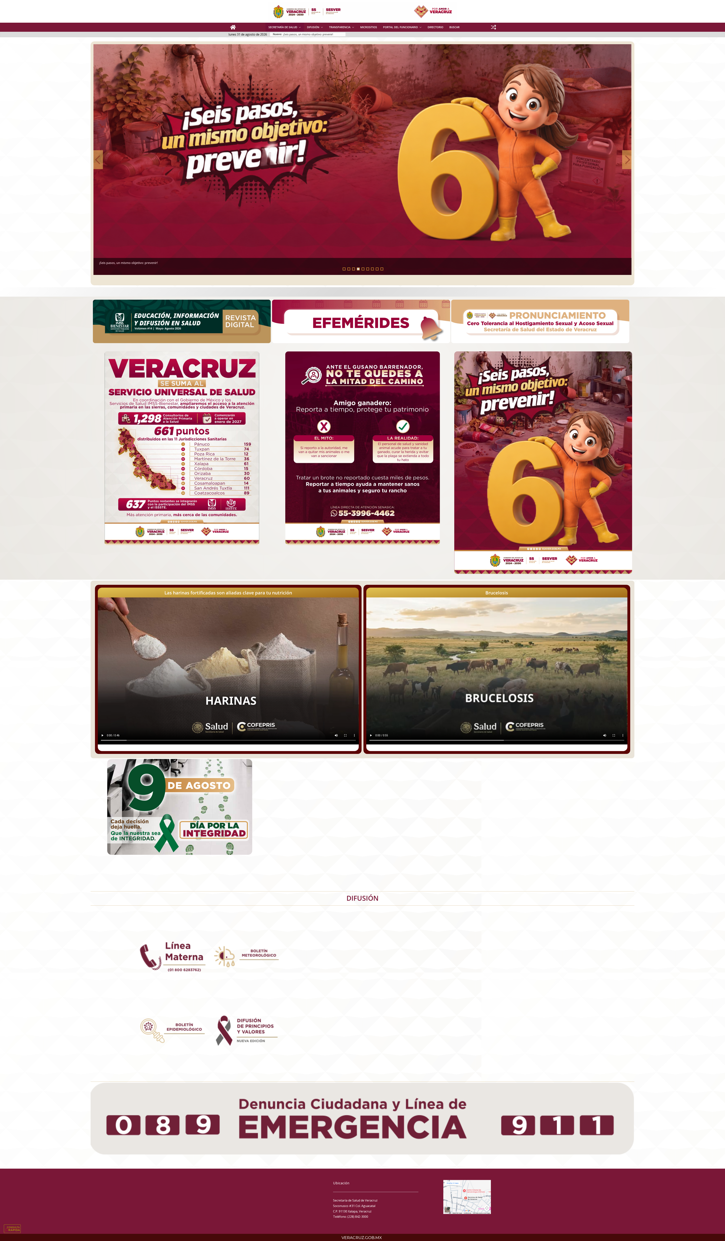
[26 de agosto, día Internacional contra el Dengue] (371, 159)
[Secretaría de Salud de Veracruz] (233, 27)
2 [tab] (348, 269)
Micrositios (368, 27)
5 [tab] (363, 269)
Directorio (435, 27)
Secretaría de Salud (282, 27)
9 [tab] (381, 269)
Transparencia (339, 27)
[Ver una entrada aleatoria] (494, 27)
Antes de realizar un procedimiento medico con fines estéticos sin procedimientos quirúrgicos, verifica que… (314, 34)
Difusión (313, 27)
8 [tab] (377, 269)
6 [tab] (367, 269)
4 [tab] (358, 269)
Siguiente (627, 159)
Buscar (454, 27)
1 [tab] (344, 269)
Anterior (98, 159)
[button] (299, 27)
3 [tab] (353, 269)
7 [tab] (372, 269)
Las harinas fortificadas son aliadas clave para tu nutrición (228, 593)
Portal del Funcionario (400, 27)
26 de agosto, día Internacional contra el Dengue (142, 263)
